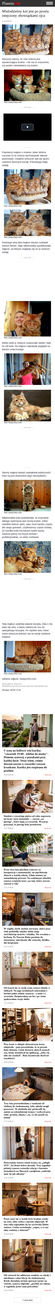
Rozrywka (48, 775)
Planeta (11, 3)
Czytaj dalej (28, 1300)
